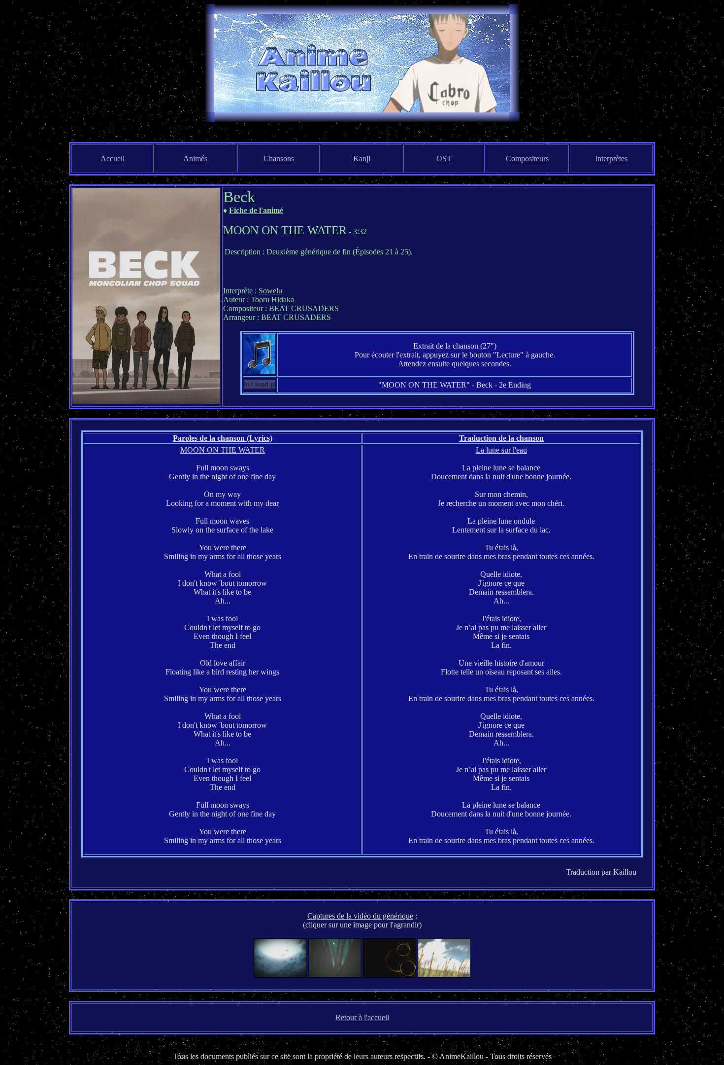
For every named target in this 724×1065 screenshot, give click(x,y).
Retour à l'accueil (362, 1017)
